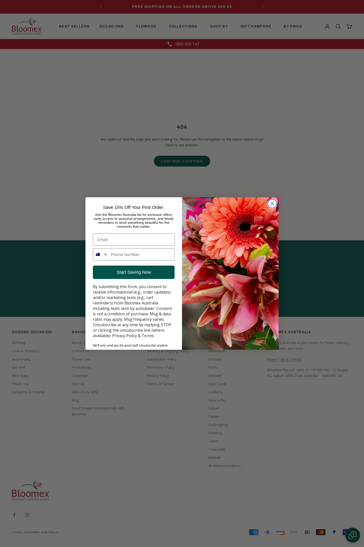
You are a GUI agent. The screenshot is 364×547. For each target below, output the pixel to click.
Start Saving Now (134, 272)
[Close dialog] (272, 203)
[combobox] (100, 254)
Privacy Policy (124, 335)
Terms (148, 335)
